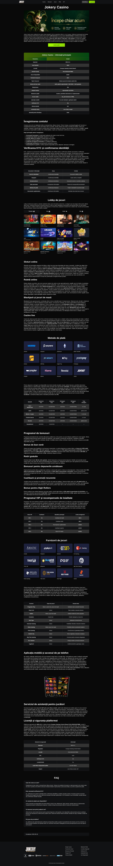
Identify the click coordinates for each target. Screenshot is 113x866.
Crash (64, 211)
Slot (80, 211)
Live (47, 211)
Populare (31, 211)
